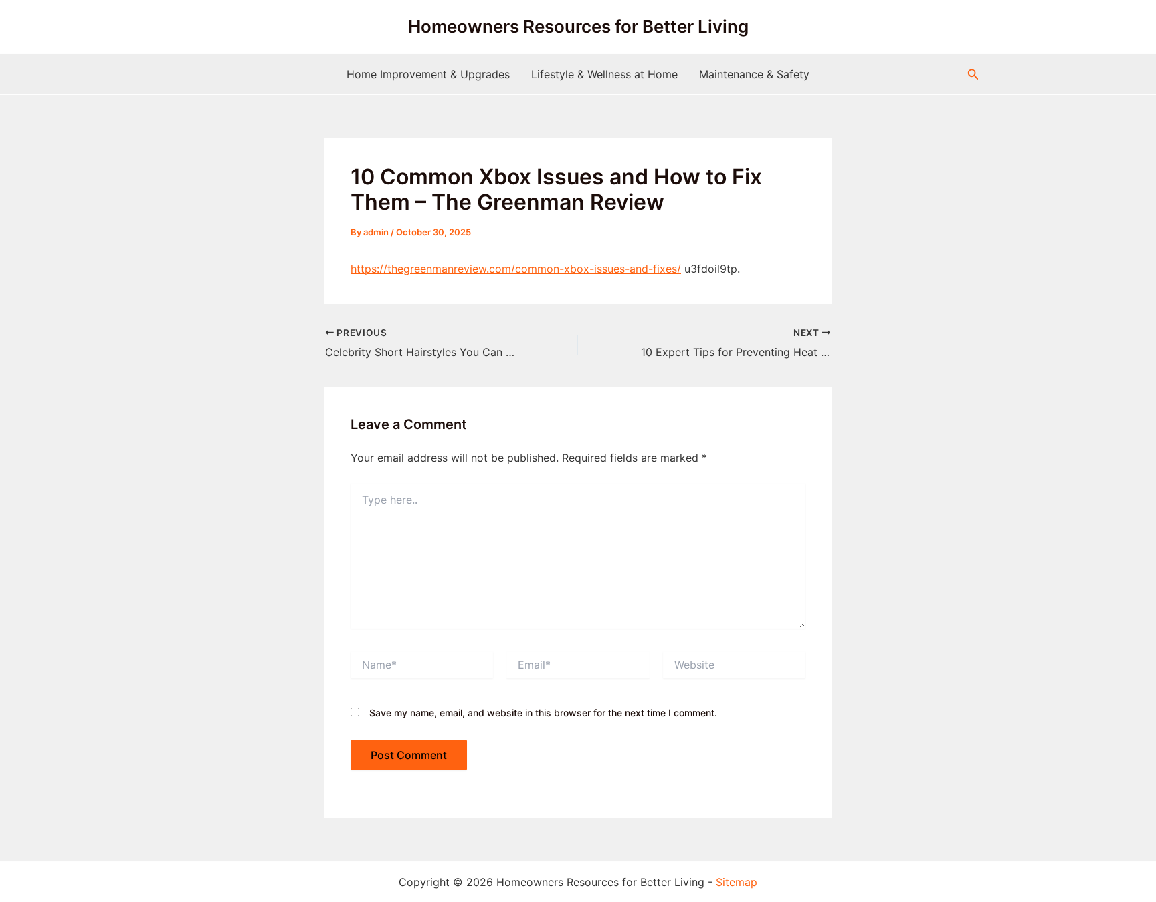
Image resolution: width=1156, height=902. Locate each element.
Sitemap (736, 882)
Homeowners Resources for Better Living (578, 26)
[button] (973, 74)
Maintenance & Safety (754, 74)
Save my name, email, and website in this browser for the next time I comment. (543, 712)
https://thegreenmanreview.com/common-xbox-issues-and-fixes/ (516, 268)
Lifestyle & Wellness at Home (604, 74)
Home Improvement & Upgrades (428, 74)
